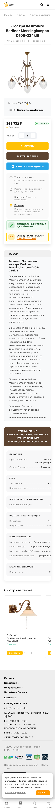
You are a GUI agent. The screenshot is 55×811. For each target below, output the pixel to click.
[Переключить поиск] (41, 4)
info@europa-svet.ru (16, 708)
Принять (43, 792)
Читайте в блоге (14, 692)
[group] (27, 77)
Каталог (9, 678)
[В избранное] (26, 653)
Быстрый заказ (27, 156)
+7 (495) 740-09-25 (14, 703)
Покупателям (12, 688)
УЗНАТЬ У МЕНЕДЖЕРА (30, 166)
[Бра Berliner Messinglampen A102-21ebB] (23, 614)
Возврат (19, 205)
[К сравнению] (31, 653)
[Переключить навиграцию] (48, 4)
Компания (10, 683)
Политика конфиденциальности (21, 765)
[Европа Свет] (9, 4)
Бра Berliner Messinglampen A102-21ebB (21, 639)
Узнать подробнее (15, 792)
